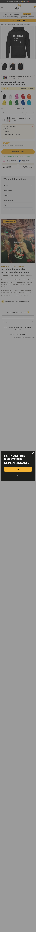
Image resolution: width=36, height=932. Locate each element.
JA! (18, 469)
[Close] (33, 453)
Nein (18, 475)
